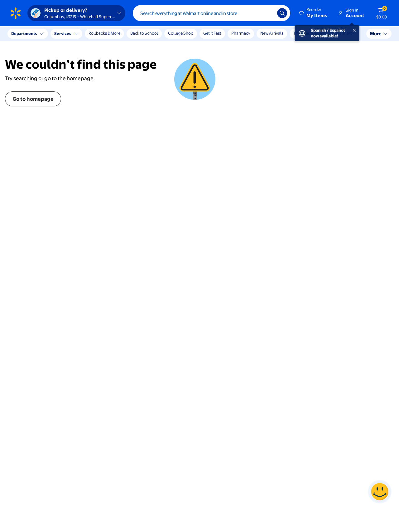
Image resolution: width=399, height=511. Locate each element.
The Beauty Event (309, 33)
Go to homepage (33, 98)
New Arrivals (271, 33)
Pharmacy (240, 33)
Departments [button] (24, 33)
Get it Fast (212, 33)
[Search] (282, 13)
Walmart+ (345, 33)
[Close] (115, 33)
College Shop (180, 33)
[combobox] (211, 13)
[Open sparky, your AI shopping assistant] (379, 491)
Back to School (144, 33)
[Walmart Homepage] (15, 13)
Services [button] (62, 33)
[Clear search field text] (267, 13)
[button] (313, 13)
